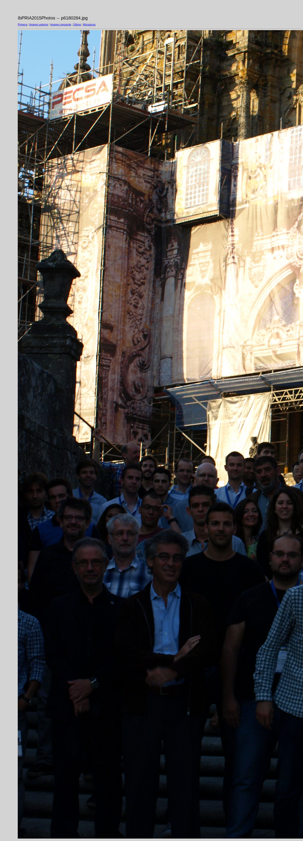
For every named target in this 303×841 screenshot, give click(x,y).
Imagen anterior (38, 24)
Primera (22, 24)
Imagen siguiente (60, 24)
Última (77, 24)
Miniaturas (89, 24)
